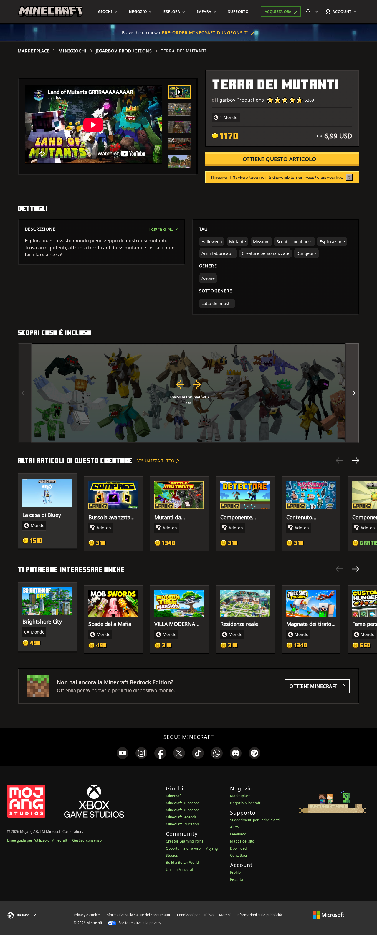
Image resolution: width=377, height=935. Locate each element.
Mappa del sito (242, 841)
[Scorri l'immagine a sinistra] (25, 393)
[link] (122, 753)
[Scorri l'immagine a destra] (352, 393)
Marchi (225, 915)
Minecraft (174, 795)
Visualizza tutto (155, 460)
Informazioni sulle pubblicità (259, 915)
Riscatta (236, 879)
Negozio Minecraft (245, 802)
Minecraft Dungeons (182, 810)
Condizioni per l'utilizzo (195, 915)
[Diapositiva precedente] (339, 460)
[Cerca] (313, 11)
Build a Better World (182, 862)
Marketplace (34, 51)
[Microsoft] (328, 915)
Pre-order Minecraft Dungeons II (205, 32)
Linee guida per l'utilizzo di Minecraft (37, 840)
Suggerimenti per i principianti (255, 820)
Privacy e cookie (87, 915)
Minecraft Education (182, 824)
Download (238, 848)
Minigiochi (73, 51)
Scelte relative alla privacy (139, 923)
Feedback (238, 834)
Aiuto (234, 827)
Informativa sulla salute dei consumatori (138, 915)
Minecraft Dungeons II (184, 802)
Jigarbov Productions (124, 51)
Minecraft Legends (181, 817)
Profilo (235, 872)
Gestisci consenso (87, 840)
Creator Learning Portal (185, 841)
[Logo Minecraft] (50, 11)
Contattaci (238, 855)
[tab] (179, 92)
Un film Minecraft (180, 869)
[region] (188, 393)
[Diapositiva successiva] (355, 460)
